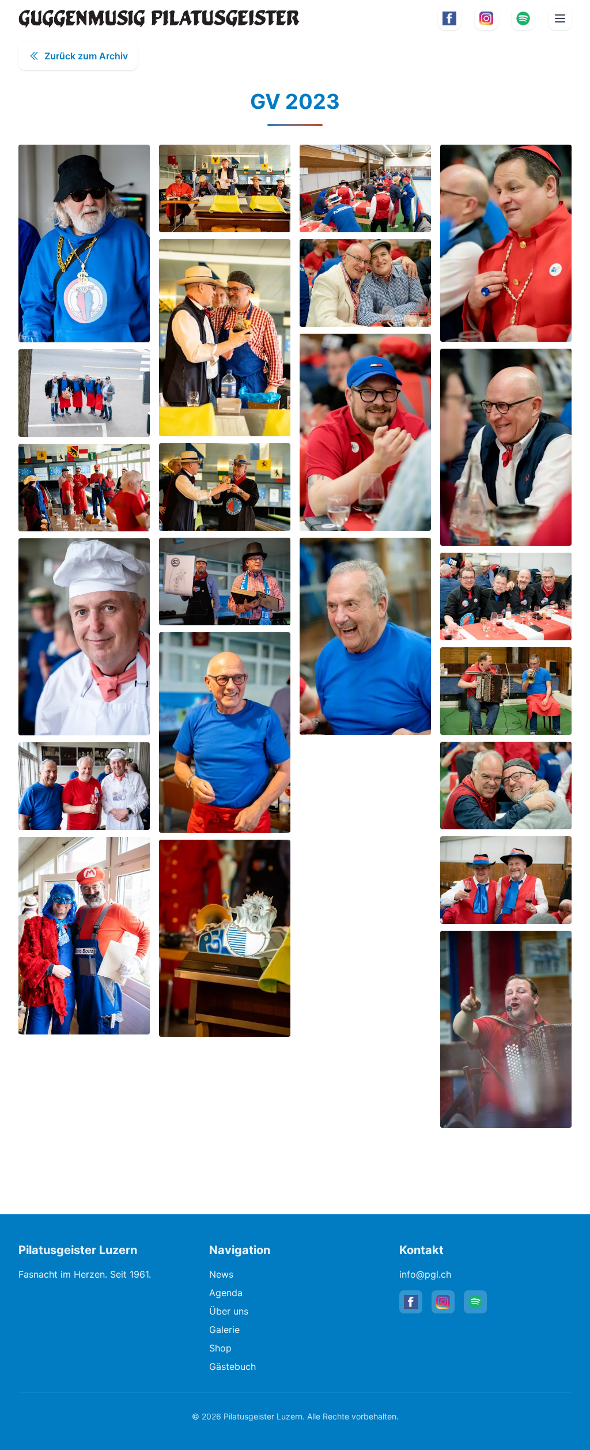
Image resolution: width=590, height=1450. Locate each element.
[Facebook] (449, 18)
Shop (220, 1348)
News (221, 1274)
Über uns (228, 1311)
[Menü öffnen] (560, 18)
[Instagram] (486, 18)
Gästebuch (232, 1366)
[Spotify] (523, 18)
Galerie (224, 1329)
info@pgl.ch (425, 1274)
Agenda (226, 1292)
